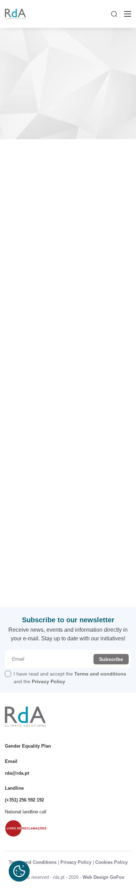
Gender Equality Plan (28, 746)
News (33, 159)
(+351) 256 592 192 (24, 800)
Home (18, 159)
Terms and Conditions (32, 862)
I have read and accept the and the (70, 677)
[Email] (68, 659)
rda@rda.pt (17, 773)
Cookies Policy (111, 862)
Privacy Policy (48, 681)
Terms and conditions (100, 674)
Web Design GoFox (103, 877)
